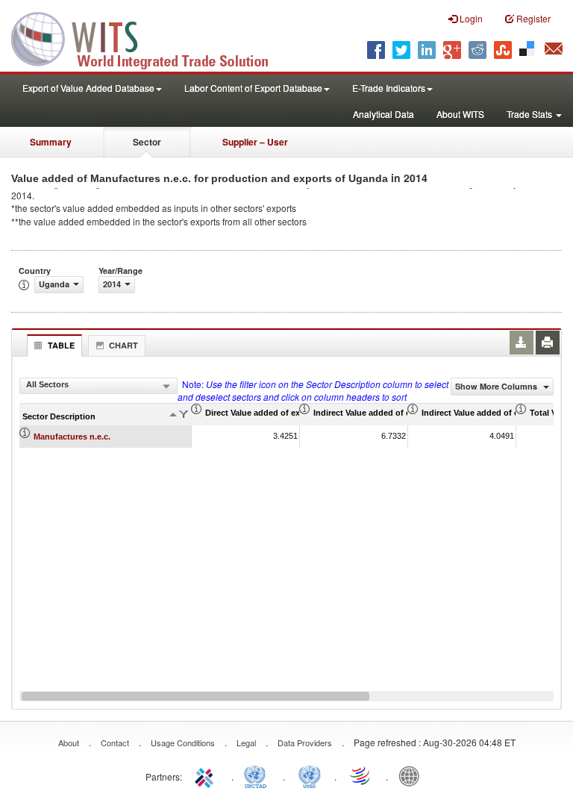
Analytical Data (383, 113)
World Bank (413, 775)
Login (470, 18)
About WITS (460, 113)
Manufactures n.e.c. (72, 436)
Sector (147, 142)
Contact (115, 742)
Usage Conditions (183, 742)
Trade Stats (530, 113)
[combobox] (98, 386)
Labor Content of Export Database (253, 87)
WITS (149, 37)
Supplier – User (255, 142)
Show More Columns (497, 386)
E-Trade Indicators (388, 87)
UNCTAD (258, 775)
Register (532, 18)
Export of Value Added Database (88, 87)
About (68, 742)
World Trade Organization (361, 775)
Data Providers (305, 742)
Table (61, 345)
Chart (123, 345)
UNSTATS (310, 775)
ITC (207, 775)
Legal (246, 742)
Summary (51, 142)
